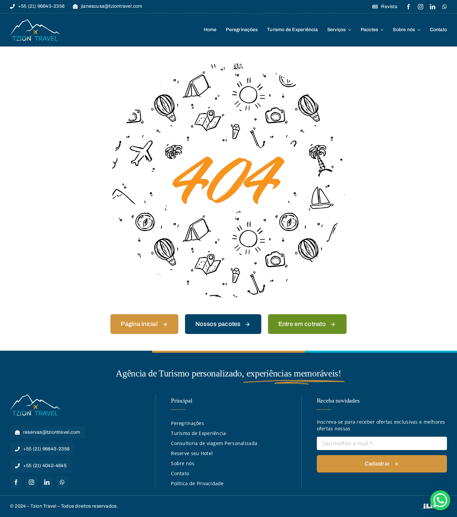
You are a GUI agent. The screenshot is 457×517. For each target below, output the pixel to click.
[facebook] (408, 6)
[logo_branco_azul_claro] (35, 21)
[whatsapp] (444, 6)
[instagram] (420, 6)
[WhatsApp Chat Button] (440, 500)
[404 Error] (228, 65)
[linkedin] (432, 6)
